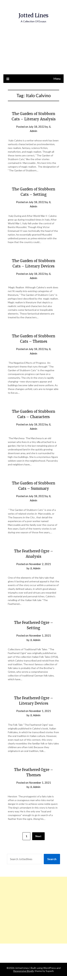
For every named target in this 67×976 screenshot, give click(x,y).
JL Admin (35, 568)
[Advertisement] (33, 52)
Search (51, 859)
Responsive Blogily (23, 970)
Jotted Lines (33, 15)
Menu (57, 78)
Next (38, 836)
